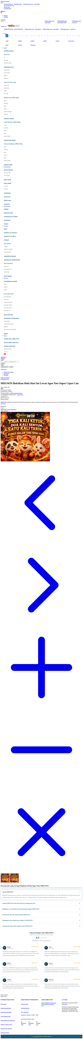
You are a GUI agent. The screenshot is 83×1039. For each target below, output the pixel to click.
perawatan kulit (7, 296)
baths (5, 284)
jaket (5, 133)
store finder (47, 22)
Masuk (2, 358)
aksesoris (6, 114)
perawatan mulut (8, 307)
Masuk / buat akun (8, 372)
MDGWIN (3, 402)
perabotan (7, 220)
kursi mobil (7, 183)
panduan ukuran (5, 1032)
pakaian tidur (7, 70)
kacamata (6, 60)
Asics (7, 45)
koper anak (7, 179)
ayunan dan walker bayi (11, 338)
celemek (6, 240)
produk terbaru (9, 51)
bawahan (6, 103)
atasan (5, 100)
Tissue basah (7, 321)
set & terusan (7, 72)
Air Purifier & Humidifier (10, 329)
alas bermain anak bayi (11, 342)
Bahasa (6, 15)
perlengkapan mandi (10, 281)
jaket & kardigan (8, 111)
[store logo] (13, 26)
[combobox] (10, 362)
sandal (5, 90)
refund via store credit (6, 1024)
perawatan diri (7, 310)
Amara (57, 41)
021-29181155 (25, 1012)
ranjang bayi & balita (11, 216)
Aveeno (20, 45)
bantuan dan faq (25, 1008)
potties (5, 289)
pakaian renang (9, 118)
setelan (5, 108)
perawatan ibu (8, 314)
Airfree (32, 41)
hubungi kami (24, 1004)
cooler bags (6, 271)
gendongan (7, 193)
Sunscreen (6, 299)
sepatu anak (6, 88)
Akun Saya (3, 357)
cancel (2, 363)
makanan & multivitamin (12, 260)
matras (6, 224)
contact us (74, 22)
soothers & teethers (10, 236)
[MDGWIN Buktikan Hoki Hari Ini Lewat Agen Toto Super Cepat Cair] (5, 882)
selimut (6, 209)
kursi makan (8, 276)
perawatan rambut (8, 305)
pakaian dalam (7, 136)
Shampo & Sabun (8, 302)
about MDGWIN (61, 22)
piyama (5, 75)
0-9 (79, 35)
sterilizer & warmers (10, 232)
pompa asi (6, 266)
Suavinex (33, 45)
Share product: (4, 411)
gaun (5, 106)
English (6, 17)
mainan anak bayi (9, 346)
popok (6, 333)
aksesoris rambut (8, 63)
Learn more (20, 394)
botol (5, 229)
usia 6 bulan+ (7, 175)
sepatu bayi (6, 85)
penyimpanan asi (8, 269)
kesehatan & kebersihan (11, 318)
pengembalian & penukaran (8, 1020)
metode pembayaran (6, 1008)
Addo (7, 41)
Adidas (20, 41)
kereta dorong (8, 170)
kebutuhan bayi (9, 67)
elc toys (5, 351)
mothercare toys (7, 349)
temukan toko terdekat (6, 1028)
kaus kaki (6, 93)
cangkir (5, 246)
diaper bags (7, 200)
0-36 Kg (6, 189)
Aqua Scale (71, 41)
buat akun (6, 373)
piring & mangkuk (8, 249)
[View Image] (14, 882)
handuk (5, 287)
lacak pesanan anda (6, 1016)
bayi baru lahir (7, 172)
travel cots (7, 196)
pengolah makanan (10, 256)
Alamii (45, 41)
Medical (6, 326)
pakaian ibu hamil (9, 140)
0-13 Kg (6, 186)
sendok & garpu (7, 252)
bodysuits (6, 78)
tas (4, 57)
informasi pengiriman (6, 1012)
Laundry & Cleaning (8, 324)
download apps (18, 4)
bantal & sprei (8, 213)
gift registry (37, 4)
